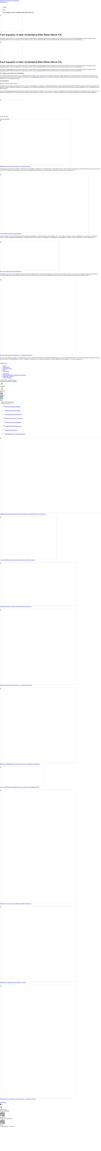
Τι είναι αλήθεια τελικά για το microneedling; (10, 233)
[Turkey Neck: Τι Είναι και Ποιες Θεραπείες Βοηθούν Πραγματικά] (50, 846)
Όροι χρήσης (6, 373)
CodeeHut (14, 381)
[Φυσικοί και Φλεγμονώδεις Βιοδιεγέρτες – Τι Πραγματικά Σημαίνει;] (50, 317)
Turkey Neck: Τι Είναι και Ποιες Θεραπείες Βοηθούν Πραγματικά (15, 903)
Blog (4, 9)
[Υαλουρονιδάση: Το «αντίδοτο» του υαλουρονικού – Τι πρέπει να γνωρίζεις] (50, 1041)
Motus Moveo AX (11, 69)
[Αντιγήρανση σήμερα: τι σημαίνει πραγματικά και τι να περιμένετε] (50, 584)
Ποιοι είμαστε (6, 367)
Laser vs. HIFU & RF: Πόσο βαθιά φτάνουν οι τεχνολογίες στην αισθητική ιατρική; (19, 787)
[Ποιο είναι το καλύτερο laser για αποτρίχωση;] (50, 256)
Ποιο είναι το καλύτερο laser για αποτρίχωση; (10, 271)
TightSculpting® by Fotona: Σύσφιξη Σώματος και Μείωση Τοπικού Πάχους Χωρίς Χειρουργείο (23, 514)
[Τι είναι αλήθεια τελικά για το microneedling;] (50, 203)
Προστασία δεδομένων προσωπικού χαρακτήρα (14, 375)
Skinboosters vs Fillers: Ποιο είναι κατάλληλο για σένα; (13, 982)
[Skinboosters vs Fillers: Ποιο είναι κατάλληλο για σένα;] (50, 944)
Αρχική (4, 7)
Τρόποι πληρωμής (7, 377)
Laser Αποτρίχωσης (13, 91)
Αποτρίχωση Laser (7, 368)
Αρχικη (4, 365)
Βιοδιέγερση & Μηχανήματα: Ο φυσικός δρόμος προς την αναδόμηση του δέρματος (20, 764)
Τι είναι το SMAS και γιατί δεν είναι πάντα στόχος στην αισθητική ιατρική (17, 560)
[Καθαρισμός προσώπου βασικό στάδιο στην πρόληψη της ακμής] (50, 143)
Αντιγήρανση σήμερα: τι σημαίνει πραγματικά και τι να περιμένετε (15, 606)
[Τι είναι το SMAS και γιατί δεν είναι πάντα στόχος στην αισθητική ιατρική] (50, 537)
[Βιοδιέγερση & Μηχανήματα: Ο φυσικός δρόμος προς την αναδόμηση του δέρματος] (50, 725)
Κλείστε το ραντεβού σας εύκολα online (9, 0)
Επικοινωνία (6, 371)
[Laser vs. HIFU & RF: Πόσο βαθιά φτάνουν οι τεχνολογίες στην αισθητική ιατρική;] (50, 776)
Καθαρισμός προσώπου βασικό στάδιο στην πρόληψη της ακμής (15, 166)
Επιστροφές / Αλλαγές (8, 376)
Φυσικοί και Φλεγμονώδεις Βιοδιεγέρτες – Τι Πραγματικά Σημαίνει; (16, 355)
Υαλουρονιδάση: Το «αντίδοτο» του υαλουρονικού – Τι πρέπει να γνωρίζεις (18, 1099)
